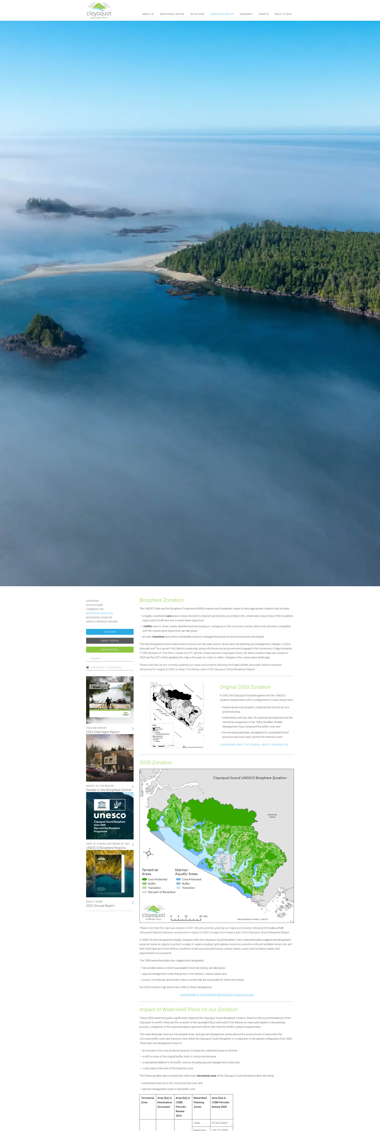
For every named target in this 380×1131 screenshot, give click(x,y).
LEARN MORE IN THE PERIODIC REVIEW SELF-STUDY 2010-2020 (217, 994)
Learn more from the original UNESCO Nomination (254, 744)
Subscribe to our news (106, 667)
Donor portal (110, 649)
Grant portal (110, 640)
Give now (110, 631)
